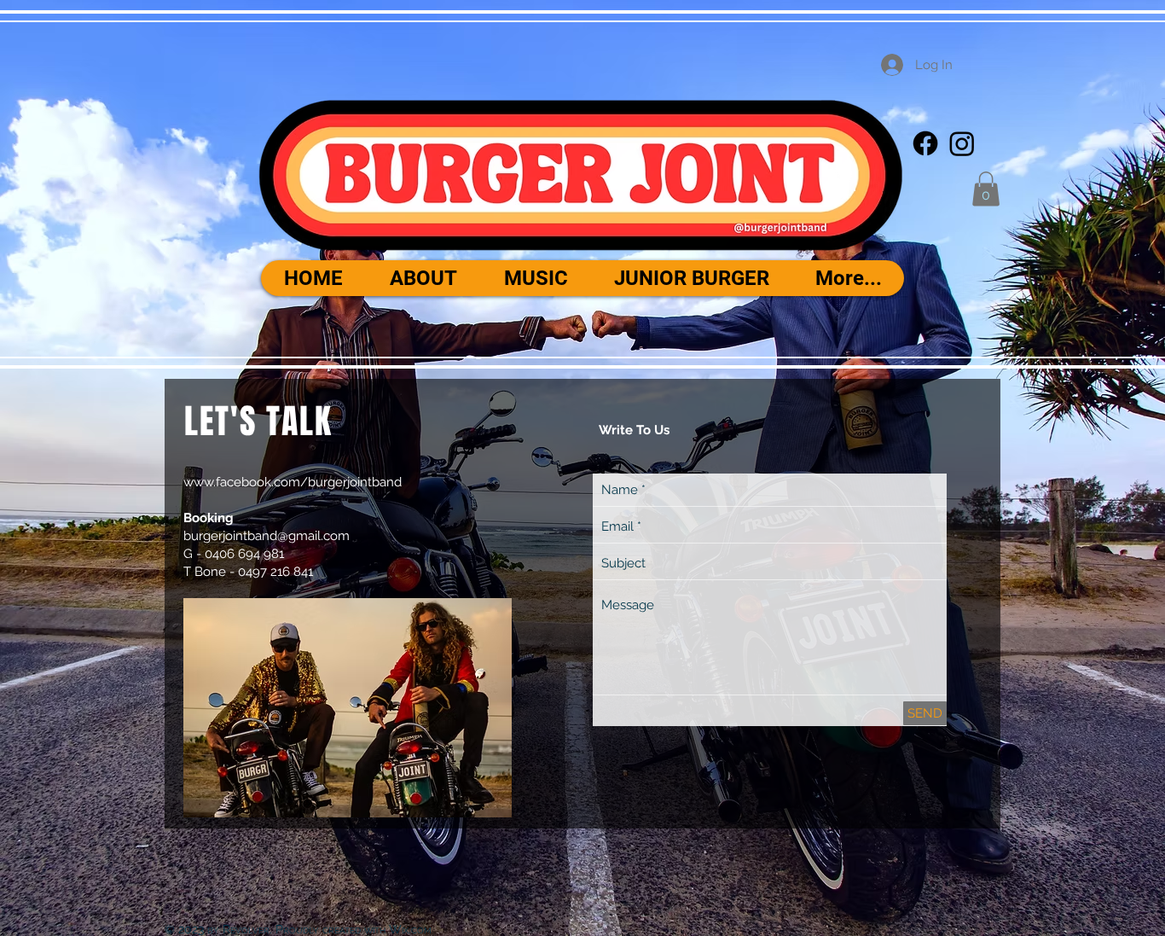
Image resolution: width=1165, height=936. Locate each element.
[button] (985, 189)
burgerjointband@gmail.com (266, 536)
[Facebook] (925, 143)
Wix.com (410, 929)
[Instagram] (962, 143)
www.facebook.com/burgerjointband (292, 482)
